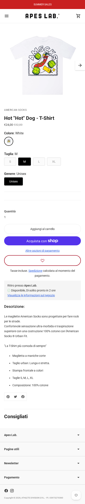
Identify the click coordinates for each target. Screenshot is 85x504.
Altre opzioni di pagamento (42, 250)
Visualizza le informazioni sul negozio (31, 295)
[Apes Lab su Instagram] (12, 491)
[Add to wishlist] (42, 260)
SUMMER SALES (43, 4)
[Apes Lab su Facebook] (6, 491)
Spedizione (35, 270)
